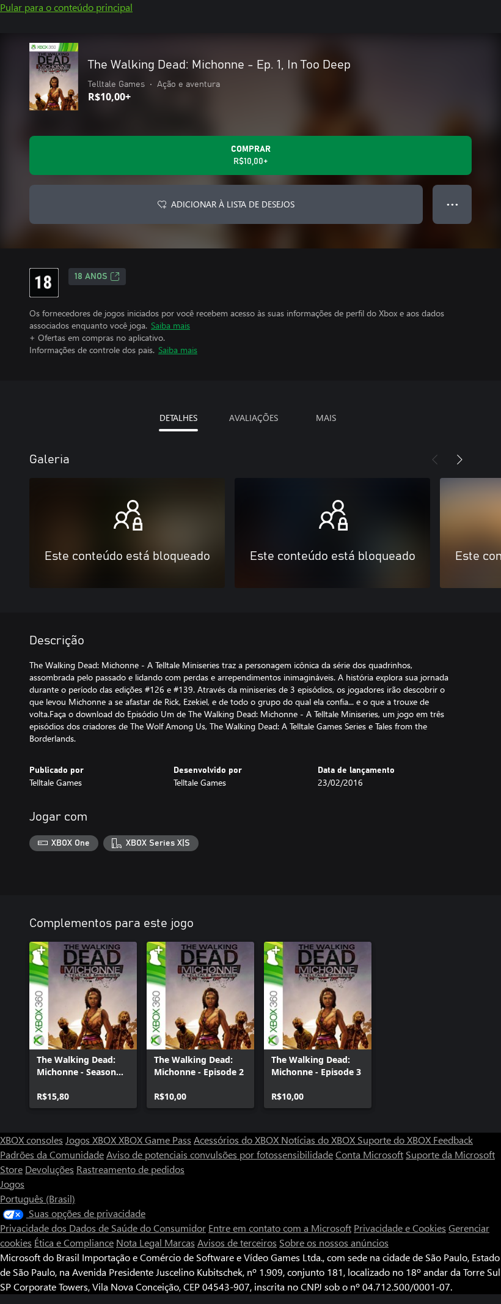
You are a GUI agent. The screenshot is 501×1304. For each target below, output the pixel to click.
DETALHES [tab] (178, 417)
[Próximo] (459, 459)
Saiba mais (170, 325)
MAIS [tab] (326, 417)
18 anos (91, 276)
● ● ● (452, 204)
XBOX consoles (31, 1139)
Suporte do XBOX (395, 1139)
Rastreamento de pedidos (130, 1169)
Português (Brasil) (37, 1198)
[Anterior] (435, 459)
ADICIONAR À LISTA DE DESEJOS (232, 204)
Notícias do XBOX (319, 1139)
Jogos (12, 1183)
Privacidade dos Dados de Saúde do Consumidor (103, 1227)
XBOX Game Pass (155, 1139)
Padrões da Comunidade (52, 1154)
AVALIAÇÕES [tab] (253, 417)
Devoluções (49, 1169)
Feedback (453, 1139)
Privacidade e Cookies (400, 1227)
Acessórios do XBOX (237, 1139)
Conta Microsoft (369, 1154)
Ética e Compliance (74, 1242)
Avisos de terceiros (237, 1242)
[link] (83, 1025)
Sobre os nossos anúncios (334, 1242)
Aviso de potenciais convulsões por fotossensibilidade (219, 1154)
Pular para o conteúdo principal (66, 7)
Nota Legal (140, 1242)
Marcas (179, 1242)
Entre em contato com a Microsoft (279, 1227)
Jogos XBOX (92, 1139)
